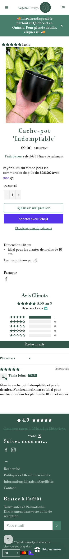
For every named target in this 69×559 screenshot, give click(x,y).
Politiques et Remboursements (27, 475)
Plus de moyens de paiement (33, 228)
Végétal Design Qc (25, 542)
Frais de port (13, 156)
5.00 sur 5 (44, 304)
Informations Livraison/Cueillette (29, 482)
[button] (12, 45)
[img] (9, 369)
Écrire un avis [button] (34, 344)
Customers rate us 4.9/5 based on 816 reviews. (34, 429)
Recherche (12, 469)
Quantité (10, 186)
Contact (10, 488)
